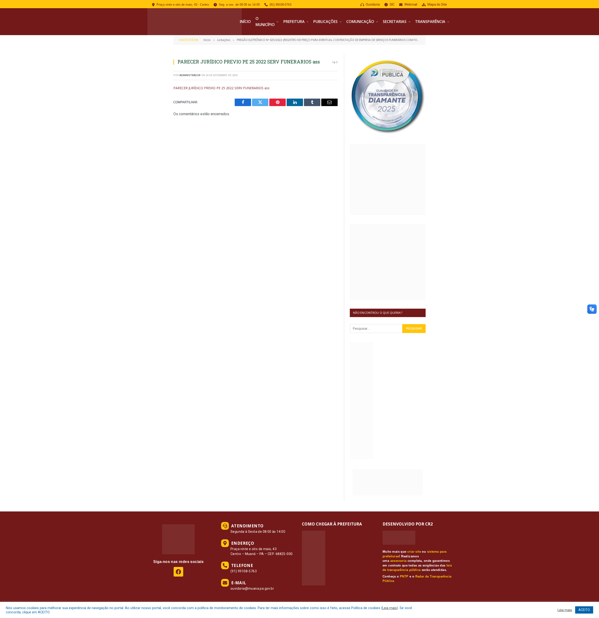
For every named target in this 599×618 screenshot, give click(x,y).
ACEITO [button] (584, 610)
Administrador (190, 75)
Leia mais (389, 608)
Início (245, 21)
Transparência (430, 21)
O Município (265, 21)
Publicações (325, 21)
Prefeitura (294, 21)
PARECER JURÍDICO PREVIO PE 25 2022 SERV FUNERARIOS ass (221, 88)
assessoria (398, 560)
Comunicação (360, 21)
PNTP (404, 576)
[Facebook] (178, 572)
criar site (414, 551)
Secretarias (394, 21)
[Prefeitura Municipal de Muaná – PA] (194, 21)
